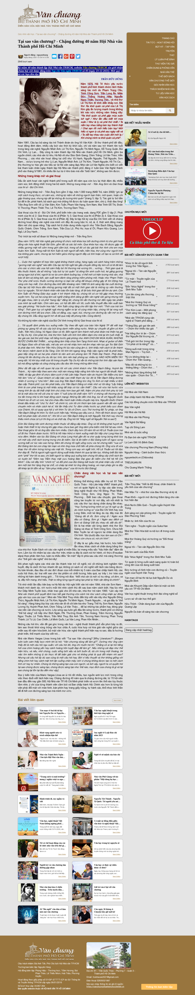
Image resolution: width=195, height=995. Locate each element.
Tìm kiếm (134, 104)
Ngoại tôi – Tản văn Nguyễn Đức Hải (145, 547)
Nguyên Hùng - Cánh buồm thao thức (145, 452)
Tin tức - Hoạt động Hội (160, 42)
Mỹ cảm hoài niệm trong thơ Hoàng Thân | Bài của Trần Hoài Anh (161, 153)
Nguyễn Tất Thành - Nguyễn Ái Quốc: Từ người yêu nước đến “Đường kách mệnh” (107, 800)
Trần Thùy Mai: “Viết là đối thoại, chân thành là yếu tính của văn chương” (150, 486)
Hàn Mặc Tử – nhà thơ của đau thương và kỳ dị (151, 492)
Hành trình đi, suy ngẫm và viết (52, 800)
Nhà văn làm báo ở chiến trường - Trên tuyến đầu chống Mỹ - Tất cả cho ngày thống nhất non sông (52, 888)
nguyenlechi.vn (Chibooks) (139, 457)
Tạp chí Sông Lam (135, 427)
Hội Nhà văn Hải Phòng (137, 417)
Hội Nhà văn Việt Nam (136, 392)
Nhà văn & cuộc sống (136, 432)
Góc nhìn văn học (26, 34)
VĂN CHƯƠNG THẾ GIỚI (161, 80)
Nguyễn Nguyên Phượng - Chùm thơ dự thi (160, 191)
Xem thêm (117, 700)
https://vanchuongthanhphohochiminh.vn (105, 986)
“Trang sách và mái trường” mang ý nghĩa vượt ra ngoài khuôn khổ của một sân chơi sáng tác (52, 778)
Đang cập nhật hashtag (139, 630)
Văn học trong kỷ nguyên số (106, 843)
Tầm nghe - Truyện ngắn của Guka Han (146, 526)
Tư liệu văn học (165, 93)
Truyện (170, 51)
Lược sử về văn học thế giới (140, 598)
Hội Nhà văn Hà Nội (135, 412)
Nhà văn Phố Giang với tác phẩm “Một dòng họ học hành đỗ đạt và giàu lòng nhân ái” (106, 778)
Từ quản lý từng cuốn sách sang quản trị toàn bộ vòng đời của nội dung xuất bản (152, 563)
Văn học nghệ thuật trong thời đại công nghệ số (105, 711)
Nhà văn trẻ (167, 72)
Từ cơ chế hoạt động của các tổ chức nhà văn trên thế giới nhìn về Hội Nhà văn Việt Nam (53, 844)
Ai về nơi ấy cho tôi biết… (159, 132)
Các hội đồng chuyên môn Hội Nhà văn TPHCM (150, 402)
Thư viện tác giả (164, 63)
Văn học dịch (166, 97)
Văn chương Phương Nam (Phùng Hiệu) (146, 447)
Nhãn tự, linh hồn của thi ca (140, 521)
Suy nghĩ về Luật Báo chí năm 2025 (105, 733)
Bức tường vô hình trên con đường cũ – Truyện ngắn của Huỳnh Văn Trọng (151, 571)
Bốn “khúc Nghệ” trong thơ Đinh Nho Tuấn (148, 557)
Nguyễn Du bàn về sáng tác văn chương (147, 611)
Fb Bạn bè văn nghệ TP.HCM (140, 437)
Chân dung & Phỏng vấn (160, 68)
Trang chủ (168, 38)
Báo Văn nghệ (132, 407)
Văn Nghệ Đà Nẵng (135, 422)
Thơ (171, 55)
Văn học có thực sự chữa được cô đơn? (105, 866)
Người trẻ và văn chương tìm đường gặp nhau (53, 866)
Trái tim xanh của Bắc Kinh (139, 552)
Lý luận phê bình (164, 59)
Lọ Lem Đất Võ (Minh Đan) (139, 442)
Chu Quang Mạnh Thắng (138, 467)
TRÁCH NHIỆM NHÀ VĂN (162, 89)
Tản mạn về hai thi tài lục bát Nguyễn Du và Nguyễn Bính (52, 712)
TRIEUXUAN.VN (133, 462)
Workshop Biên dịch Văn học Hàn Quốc (161, 172)
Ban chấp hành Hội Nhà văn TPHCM (144, 397)
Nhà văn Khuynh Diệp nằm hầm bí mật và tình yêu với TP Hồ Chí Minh (150, 587)
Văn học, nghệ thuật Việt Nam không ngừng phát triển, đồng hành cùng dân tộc (52, 822)
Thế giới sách (166, 76)
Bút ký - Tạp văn (164, 47)
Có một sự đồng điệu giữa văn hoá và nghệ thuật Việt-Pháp (106, 822)
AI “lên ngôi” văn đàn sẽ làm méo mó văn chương (53, 910)
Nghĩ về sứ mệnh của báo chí (107, 754)
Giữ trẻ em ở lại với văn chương (104, 888)
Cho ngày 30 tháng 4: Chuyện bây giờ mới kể (104, 910)
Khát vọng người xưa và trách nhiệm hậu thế (51, 733)
